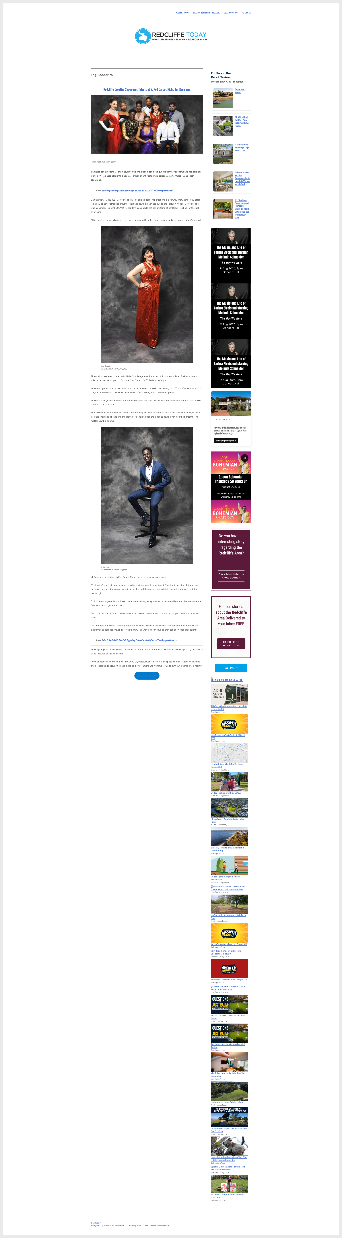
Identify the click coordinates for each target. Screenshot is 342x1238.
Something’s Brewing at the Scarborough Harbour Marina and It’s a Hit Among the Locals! (137, 190)
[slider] (233, 520)
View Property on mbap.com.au (225, 440)
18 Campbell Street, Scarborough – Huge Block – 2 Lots (242, 147)
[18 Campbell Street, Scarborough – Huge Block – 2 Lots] (223, 154)
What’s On (246, 12)
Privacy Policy (95, 1225)
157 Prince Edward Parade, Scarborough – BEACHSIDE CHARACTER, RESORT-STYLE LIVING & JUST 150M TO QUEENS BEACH (242, 209)
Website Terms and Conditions (114, 1225)
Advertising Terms (135, 1225)
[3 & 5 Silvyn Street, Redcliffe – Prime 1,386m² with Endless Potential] (223, 126)
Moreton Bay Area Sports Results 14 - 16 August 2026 (229, 944)
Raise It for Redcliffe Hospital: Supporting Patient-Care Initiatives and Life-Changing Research (139, 640)
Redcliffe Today (96, 1222)
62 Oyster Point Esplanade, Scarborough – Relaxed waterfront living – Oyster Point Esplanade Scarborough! (231, 430)
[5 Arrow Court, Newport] (223, 98)
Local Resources (231, 12)
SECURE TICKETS (147, 675)
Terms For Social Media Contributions (157, 1225)
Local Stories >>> (231, 668)
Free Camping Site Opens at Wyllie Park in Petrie (227, 1102)
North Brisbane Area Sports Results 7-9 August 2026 (229, 979)
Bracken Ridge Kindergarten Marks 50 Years (226, 792)
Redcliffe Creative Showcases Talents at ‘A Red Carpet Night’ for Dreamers (147, 89)
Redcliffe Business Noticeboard (206, 12)
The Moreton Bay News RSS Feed (227, 679)
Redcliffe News (182, 12)
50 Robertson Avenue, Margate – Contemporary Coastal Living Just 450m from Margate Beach (242, 178)
